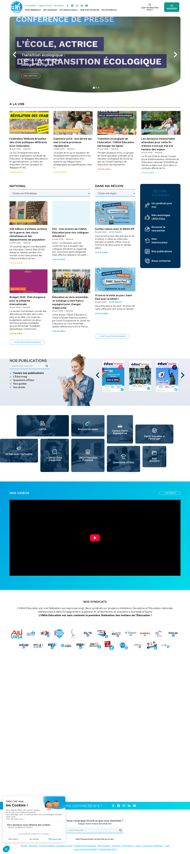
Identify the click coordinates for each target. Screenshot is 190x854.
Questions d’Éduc (23, 380)
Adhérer (172, 8)
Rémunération (104, 846)
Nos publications (162, 251)
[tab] (94, 87)
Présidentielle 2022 (108, 849)
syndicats (50, 10)
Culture (138, 846)
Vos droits (19, 387)
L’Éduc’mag (20, 376)
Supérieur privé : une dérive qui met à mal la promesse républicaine (72, 142)
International (128, 846)
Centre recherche (89, 10)
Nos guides (20, 383)
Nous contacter (161, 260)
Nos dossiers (59, 289)
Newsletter (59, 5)
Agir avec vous (106, 131)
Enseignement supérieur (85, 846)
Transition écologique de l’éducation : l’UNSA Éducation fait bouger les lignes (115, 142)
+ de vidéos (170, 493)
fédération (33, 10)
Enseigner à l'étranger (153, 846)
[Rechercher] (121, 830)
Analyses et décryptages (22, 131)
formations (109, 10)
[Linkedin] (82, 5)
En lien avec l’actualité (153, 131)
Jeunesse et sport (64, 846)
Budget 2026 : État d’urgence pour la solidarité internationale (28, 301)
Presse (45, 5)
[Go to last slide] (98, 375)
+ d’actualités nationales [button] (27, 342)
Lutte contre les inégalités (85, 849)
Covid (166, 846)
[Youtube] (86, 5)
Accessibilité (30, 5)
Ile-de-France (115, 232)
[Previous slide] (15, 54)
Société (24, 846)
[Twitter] (67, 5)
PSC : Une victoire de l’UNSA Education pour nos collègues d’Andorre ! (70, 233)
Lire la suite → (17, 172)
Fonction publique (47, 846)
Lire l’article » (30, 76)
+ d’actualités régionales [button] (112, 336)
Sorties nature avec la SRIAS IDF (115, 229)
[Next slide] (175, 54)
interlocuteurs (68, 10)
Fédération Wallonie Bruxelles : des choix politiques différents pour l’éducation (28, 142)
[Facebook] (72, 5)
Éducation (33, 846)
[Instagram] (77, 5)
